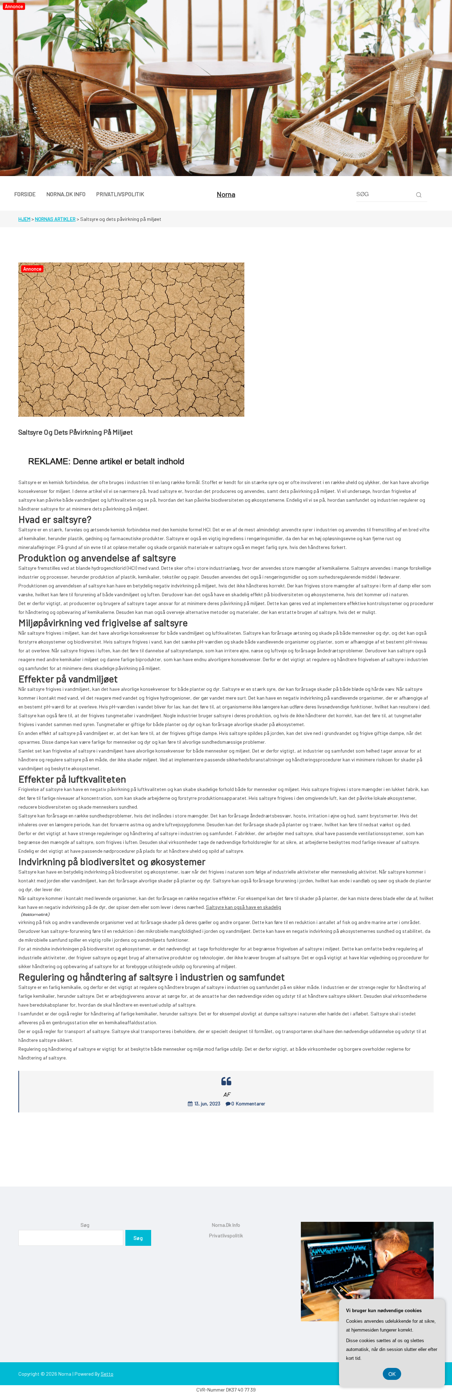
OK (392, 1373)
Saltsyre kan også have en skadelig (243, 907)
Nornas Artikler (55, 219)
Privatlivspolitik (226, 1235)
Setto (107, 1374)
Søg (85, 1225)
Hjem (24, 219)
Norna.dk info (226, 1225)
